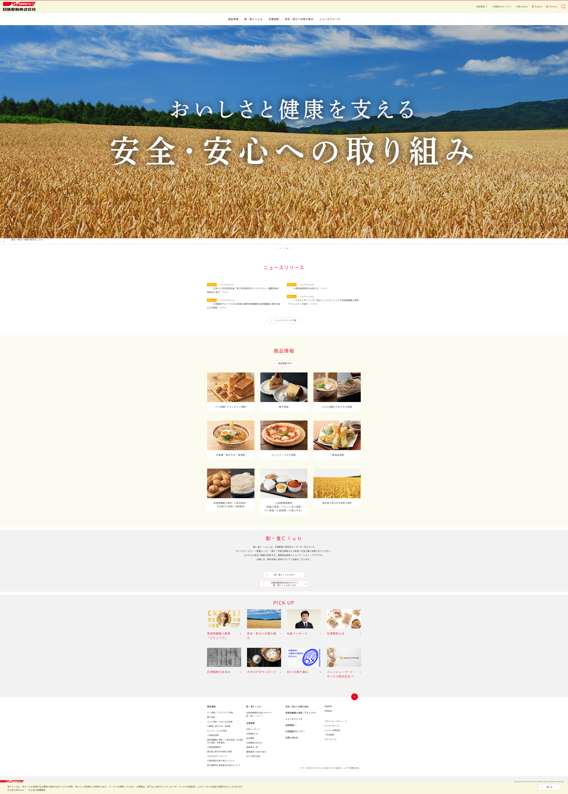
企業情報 (273, 19)
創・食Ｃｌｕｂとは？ (284, 574)
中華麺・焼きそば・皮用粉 (219, 726)
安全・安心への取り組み (299, 19)
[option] (284, 134)
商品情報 (233, 19)
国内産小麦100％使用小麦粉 (219, 751)
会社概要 (250, 738)
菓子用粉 (211, 717)
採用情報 (481, 6)
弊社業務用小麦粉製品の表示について (224, 765)
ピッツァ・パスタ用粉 (217, 730)
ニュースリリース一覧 (285, 320)
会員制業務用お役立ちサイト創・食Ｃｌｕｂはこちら (284, 584)
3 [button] (284, 248)
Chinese (553, 6)
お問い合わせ (522, 6)
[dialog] (284, 788)
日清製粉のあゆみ (254, 742)
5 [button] (290, 248)
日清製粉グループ (500, 6)
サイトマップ (331, 739)
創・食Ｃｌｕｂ (253, 19)
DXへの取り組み (253, 756)
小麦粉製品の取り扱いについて (221, 760)
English (538, 6)
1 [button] (277, 248)
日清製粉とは (252, 733)
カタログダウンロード (217, 756)
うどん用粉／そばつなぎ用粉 (220, 721)
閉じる (549, 787)
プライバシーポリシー (334, 721)
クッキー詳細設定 (332, 730)
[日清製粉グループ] (13, 782)
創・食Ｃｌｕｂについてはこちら (27, 239)
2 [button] (280, 248)
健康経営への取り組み (256, 751)
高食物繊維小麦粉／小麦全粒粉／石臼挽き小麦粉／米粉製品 (224, 741)
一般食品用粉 (213, 735)
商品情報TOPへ (285, 363)
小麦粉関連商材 (214, 747)
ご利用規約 (330, 734)
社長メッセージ (253, 729)
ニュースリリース (329, 19)
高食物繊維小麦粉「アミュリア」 (301, 712)
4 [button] (287, 248)
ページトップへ (354, 696)
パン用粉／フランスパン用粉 (220, 712)
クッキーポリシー (332, 725)
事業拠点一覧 (252, 747)
